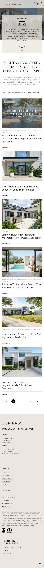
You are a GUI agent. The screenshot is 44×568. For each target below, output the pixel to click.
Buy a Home (5, 500)
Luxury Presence (15, 547)
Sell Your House (7, 503)
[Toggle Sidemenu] (40, 4)
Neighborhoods (7, 475)
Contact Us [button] (5, 485)
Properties (5, 472)
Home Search (6, 481)
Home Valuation (7, 478)
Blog (3, 494)
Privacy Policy (6, 554)
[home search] (36, 4)
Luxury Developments (9, 497)
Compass (38, 512)
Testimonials (6, 506)
